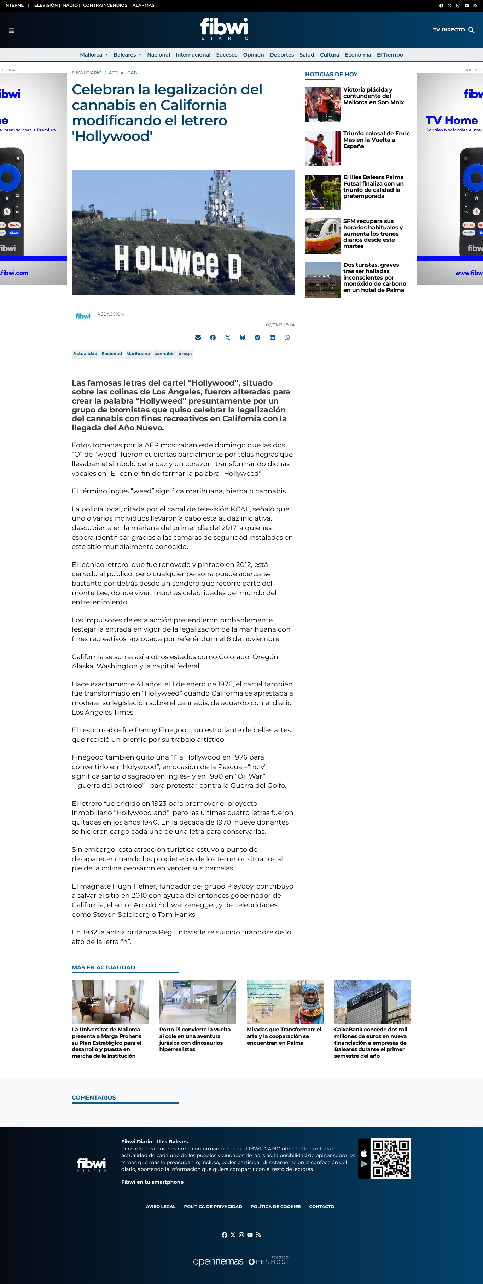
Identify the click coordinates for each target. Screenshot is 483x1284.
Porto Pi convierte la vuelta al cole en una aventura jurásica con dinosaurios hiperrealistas (195, 1039)
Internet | (16, 5)
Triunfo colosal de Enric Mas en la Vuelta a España (376, 139)
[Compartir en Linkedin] (272, 337)
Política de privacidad (213, 1206)
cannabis (165, 354)
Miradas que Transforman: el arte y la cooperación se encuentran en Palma (284, 1036)
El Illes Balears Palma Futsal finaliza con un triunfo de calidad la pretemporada (373, 187)
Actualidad (123, 73)
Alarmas (144, 5)
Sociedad (111, 354)
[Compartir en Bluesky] (242, 337)
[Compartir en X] (227, 337)
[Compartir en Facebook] (212, 337)
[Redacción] (83, 315)
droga (185, 354)
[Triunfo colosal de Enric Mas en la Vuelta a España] (323, 148)
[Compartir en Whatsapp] (287, 337)
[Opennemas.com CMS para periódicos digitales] (241, 1268)
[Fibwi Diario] (224, 30)
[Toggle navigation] (11, 30)
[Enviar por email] (198, 337)
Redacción (111, 314)
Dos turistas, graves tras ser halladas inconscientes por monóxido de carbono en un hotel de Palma (374, 277)
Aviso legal (161, 1206)
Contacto (321, 1206)
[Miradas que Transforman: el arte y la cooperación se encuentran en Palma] (285, 1001)
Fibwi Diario (87, 73)
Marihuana (138, 354)
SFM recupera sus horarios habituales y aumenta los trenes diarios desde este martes (373, 234)
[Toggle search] (471, 30)
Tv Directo (449, 30)
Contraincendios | (106, 5)
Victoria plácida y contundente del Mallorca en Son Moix (373, 96)
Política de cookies (276, 1206)
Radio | (71, 5)
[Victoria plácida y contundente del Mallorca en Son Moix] (323, 104)
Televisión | (46, 5)
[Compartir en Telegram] (257, 337)
